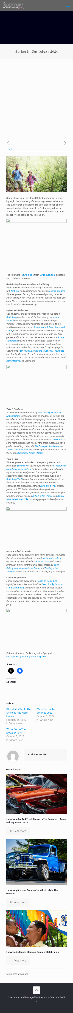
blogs (31, 275)
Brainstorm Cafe (37, 754)
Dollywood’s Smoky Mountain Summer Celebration (32, 952)
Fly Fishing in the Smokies (48, 446)
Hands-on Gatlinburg (47, 581)
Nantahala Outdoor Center (27, 568)
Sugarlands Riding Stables (30, 453)
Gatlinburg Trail (14, 479)
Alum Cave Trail (48, 486)
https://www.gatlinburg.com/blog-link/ (26, 656)
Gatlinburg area (41, 561)
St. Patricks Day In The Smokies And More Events (18, 713)
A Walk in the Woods (42, 496)
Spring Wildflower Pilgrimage (50, 350)
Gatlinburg (11, 317)
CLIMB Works (58, 439)
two (25, 275)
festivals (15, 291)
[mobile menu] (68, 5)
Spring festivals (14, 361)
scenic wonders (57, 291)
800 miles (22, 465)
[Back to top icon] (36, 990)
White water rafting (52, 558)
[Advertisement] (36, 96)
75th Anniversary (27, 350)
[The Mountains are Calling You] (13, 5)
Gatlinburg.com (47, 275)
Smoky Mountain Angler (18, 449)
